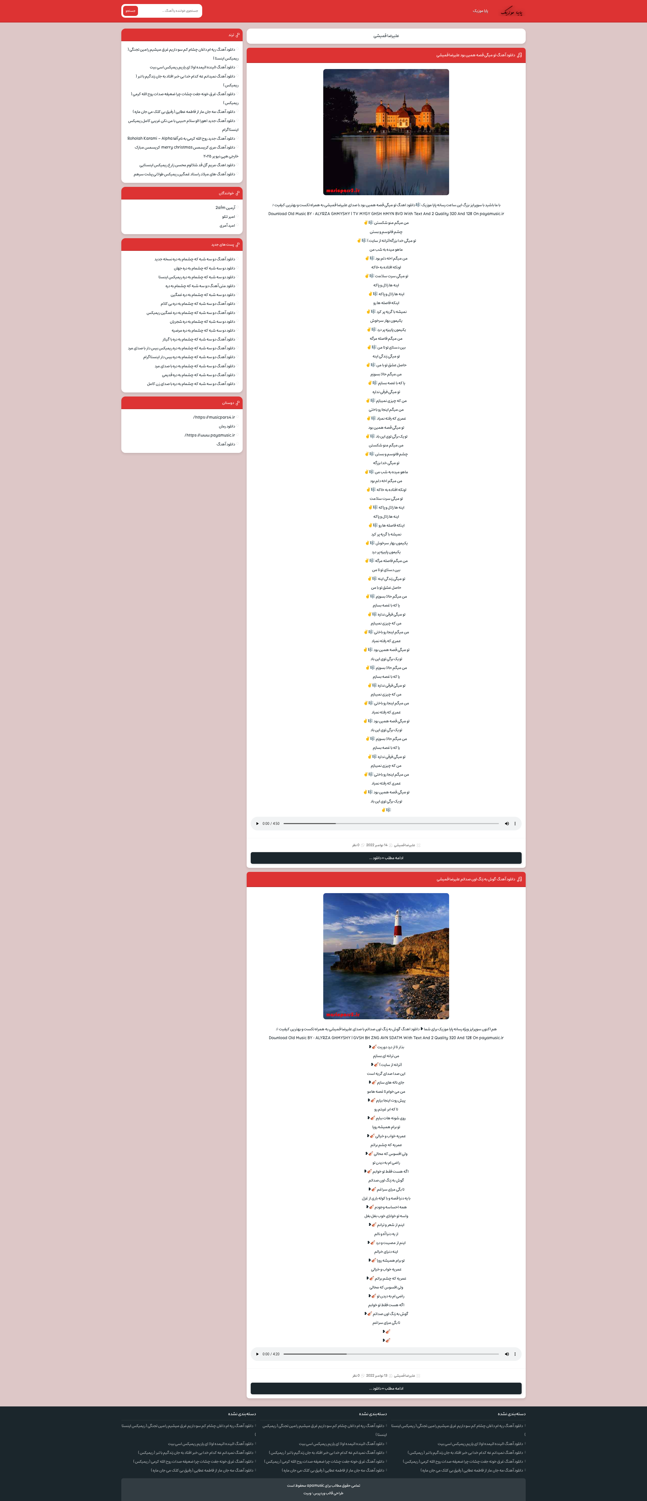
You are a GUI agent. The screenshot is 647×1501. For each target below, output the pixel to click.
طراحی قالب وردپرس (328, 1493)
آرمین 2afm (225, 208)
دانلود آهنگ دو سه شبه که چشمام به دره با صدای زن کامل (191, 384)
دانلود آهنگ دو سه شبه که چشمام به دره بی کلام (198, 303)
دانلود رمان (227, 426)
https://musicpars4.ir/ (214, 417)
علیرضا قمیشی (386, 35)
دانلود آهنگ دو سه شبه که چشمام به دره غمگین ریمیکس (191, 313)
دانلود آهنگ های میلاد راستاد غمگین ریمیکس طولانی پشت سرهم (184, 174)
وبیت (307, 1493)
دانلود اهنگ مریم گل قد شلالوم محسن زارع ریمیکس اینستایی (187, 165)
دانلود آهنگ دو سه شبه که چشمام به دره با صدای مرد (195, 366)
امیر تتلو (228, 216)
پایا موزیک (480, 11)
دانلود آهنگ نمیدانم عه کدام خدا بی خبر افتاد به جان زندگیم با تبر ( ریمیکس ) (465, 1452)
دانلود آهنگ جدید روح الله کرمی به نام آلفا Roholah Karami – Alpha (181, 138)
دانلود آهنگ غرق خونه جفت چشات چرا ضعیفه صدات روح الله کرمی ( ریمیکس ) (463, 1461)
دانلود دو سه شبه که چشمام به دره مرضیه (203, 330)
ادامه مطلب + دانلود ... (386, 858)
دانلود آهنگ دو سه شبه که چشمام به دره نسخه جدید (194, 259)
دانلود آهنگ (226, 444)
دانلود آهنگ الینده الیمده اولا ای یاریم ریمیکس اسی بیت (192, 67)
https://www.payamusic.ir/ (209, 435)
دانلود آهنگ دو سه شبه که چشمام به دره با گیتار (198, 339)
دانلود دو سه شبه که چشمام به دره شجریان (202, 321)
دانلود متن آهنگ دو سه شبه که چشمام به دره (200, 286)
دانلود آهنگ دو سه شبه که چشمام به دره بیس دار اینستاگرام (189, 357)
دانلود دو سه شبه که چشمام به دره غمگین (203, 295)
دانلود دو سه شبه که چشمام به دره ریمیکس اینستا (196, 277)
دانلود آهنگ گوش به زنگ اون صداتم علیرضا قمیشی (476, 879)
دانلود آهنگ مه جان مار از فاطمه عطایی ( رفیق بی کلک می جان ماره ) (184, 111)
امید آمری (227, 225)
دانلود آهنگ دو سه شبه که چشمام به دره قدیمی (198, 375)
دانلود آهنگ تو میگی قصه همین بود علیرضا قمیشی (475, 55)
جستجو (130, 11)
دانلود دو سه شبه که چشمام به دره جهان (204, 268)
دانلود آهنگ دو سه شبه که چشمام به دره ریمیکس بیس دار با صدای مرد (181, 348)
